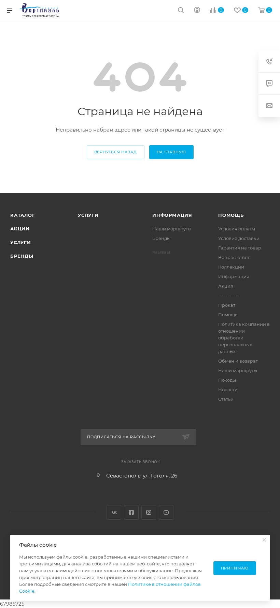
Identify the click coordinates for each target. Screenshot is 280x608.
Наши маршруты (171, 228)
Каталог (22, 215)
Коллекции (231, 267)
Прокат (226, 305)
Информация (172, 215)
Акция (225, 286)
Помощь (231, 215)
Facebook (131, 512)
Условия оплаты (236, 228)
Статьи (226, 399)
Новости (228, 389)
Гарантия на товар (239, 247)
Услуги (20, 242)
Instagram (148, 512)
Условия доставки (239, 238)
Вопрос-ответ (234, 257)
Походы (227, 380)
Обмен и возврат (238, 361)
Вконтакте (114, 512)
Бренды (21, 256)
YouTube (166, 512)
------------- (229, 295)
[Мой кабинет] (197, 10)
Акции (20, 228)
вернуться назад (115, 152)
